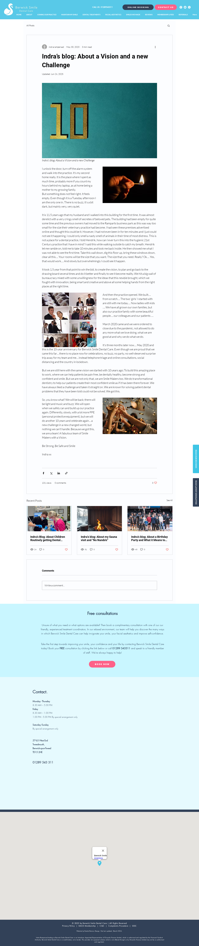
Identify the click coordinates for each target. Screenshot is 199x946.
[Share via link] (66, 473)
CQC (102, 926)
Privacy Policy (68, 926)
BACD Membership (87, 926)
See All (170, 500)
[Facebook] (181, 7)
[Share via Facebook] (43, 473)
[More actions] (155, 47)
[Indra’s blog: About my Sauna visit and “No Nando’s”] (99, 518)
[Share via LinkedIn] (58, 473)
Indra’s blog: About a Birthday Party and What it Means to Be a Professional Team (149, 538)
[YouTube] (185, 7)
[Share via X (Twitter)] (51, 473)
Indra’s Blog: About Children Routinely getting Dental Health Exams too (47, 538)
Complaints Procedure (118, 926)
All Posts (30, 25)
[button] (168, 25)
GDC (134, 926)
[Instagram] (189, 7)
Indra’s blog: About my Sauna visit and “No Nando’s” (99, 538)
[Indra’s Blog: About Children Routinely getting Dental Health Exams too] (49, 518)
